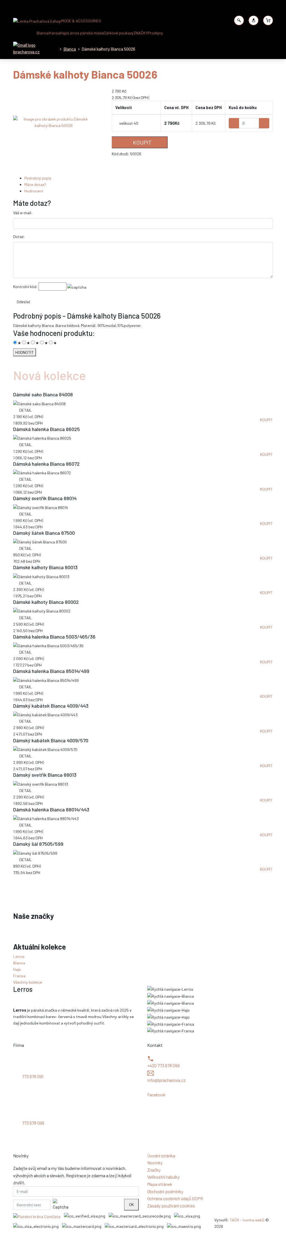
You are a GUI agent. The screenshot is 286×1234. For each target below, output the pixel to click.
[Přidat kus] (264, 123)
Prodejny (155, 32)
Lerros (19, 956)
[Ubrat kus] (234, 123)
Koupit (142, 142)
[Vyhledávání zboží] (239, 20)
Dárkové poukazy (119, 32)
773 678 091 (32, 1076)
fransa (54, 32)
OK (131, 1204)
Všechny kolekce (27, 982)
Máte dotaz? (35, 184)
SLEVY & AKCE (24, 32)
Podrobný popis (37, 178)
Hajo (64, 32)
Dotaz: (19, 236)
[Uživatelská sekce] (253, 20)
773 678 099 (33, 1122)
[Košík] (268, 20)
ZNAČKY (141, 32)
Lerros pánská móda (86, 32)
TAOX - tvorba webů (247, 1219)
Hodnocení (33, 191)
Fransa (19, 975)
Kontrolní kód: (25, 286)
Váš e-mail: (22, 212)
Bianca (43, 32)
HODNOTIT (24, 352)
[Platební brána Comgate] (37, 1216)
